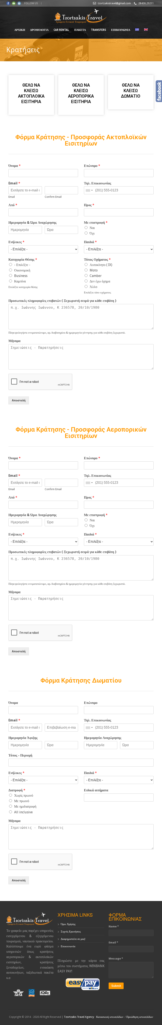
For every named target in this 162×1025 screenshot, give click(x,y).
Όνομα (14, 166)
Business (20, 276)
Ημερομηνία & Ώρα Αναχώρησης (32, 223)
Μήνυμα (14, 341)
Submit (116, 985)
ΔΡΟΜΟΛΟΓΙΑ (39, 30)
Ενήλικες (16, 242)
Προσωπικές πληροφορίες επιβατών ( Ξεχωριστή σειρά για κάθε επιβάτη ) (62, 301)
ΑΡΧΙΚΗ (19, 30)
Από (12, 205)
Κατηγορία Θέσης (22, 260)
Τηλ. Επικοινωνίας (97, 183)
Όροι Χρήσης (68, 924)
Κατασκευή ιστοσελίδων (109, 1016)
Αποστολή (19, 400)
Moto (94, 270)
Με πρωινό (21, 801)
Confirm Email (53, 196)
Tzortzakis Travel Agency (79, 1016)
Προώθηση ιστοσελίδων (139, 1016)
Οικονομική (22, 270)
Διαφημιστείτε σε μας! (73, 938)
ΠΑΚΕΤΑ (80, 30)
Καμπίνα (20, 281)
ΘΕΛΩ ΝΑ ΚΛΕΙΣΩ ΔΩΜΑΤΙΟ (130, 91)
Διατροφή (16, 790)
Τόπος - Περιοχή (20, 755)
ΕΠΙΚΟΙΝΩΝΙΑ (120, 30)
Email (14, 183)
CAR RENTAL (61, 30)
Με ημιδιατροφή (25, 806)
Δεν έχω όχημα (100, 281)
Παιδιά (90, 242)
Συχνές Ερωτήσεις (71, 931)
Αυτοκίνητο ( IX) (101, 265)
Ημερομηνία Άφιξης (23, 738)
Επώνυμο (92, 166)
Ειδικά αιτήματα (96, 790)
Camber (96, 276)
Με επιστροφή (96, 223)
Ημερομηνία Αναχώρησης (102, 738)
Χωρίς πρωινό (23, 795)
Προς (89, 205)
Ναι (92, 228)
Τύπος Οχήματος (97, 260)
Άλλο (93, 287)
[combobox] (89, 190)
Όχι (92, 233)
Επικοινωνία (68, 946)
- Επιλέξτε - (22, 265)
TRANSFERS (98, 30)
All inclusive (23, 812)
